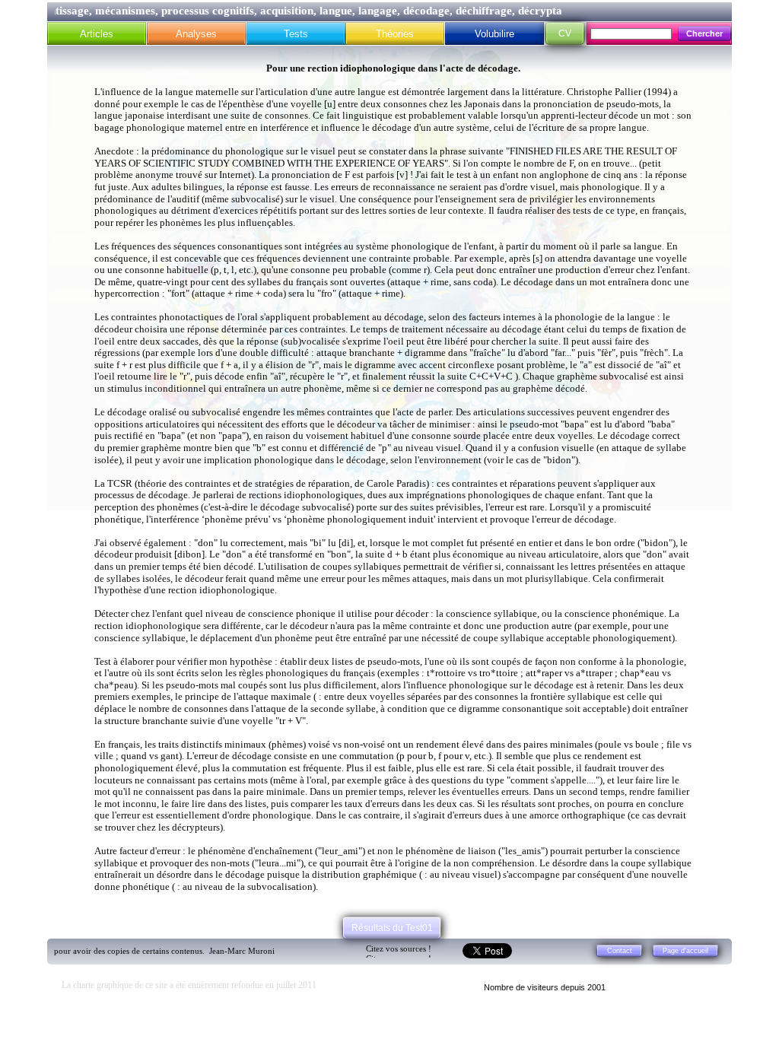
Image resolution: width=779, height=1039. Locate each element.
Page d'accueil (685, 951)
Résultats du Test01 (392, 928)
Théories (395, 34)
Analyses (196, 34)
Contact (619, 951)
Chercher (704, 33)
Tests (296, 34)
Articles (96, 34)
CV (564, 33)
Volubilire (494, 34)
